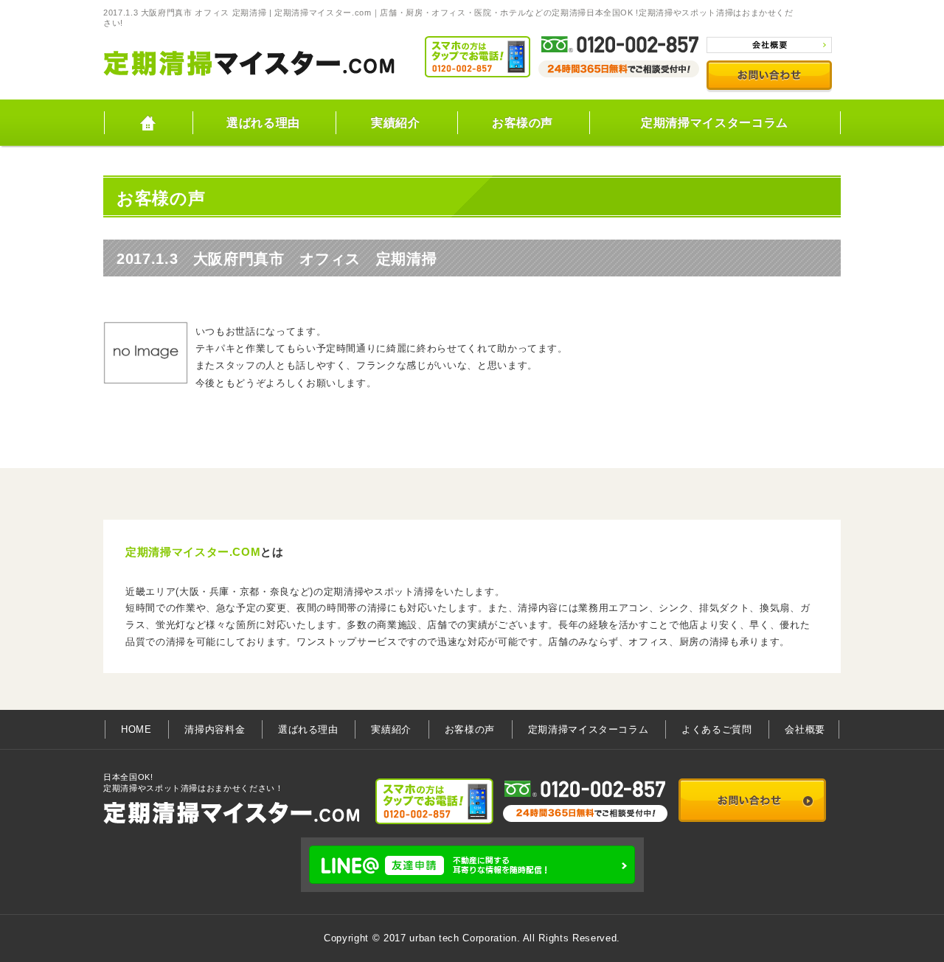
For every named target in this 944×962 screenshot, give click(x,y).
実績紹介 (395, 122)
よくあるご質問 (716, 729)
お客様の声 (522, 122)
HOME (147, 123)
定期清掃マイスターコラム (714, 122)
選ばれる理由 (263, 122)
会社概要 (805, 729)
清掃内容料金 (214, 729)
